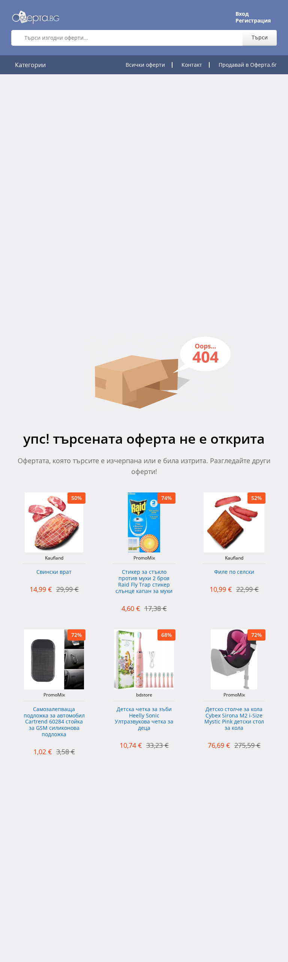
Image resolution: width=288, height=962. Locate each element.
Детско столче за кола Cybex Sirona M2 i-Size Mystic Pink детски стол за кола (234, 718)
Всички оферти (145, 64)
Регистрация (253, 20)
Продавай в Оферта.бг (248, 64)
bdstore (144, 695)
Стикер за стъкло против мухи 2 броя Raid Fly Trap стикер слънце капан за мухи (144, 581)
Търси (260, 37)
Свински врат (54, 572)
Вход (242, 14)
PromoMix (144, 558)
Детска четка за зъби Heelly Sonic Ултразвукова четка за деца (144, 718)
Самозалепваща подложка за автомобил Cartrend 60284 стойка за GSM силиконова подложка (54, 722)
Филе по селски (234, 572)
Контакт (192, 64)
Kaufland (54, 558)
